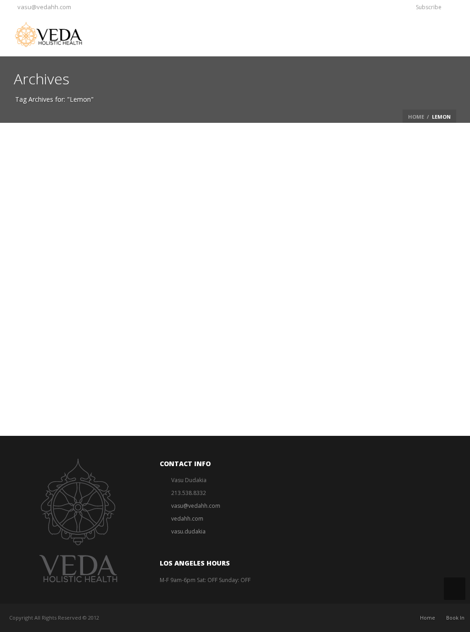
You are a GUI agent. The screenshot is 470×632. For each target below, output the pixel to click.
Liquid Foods (162, 305)
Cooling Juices (93, 319)
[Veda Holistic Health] (56, 34)
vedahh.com (187, 518)
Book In (455, 617)
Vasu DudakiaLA (81, 305)
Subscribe (429, 7)
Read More (81, 344)
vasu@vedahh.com (44, 7)
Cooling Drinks (126, 305)
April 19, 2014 (214, 305)
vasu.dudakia (188, 531)
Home (416, 116)
